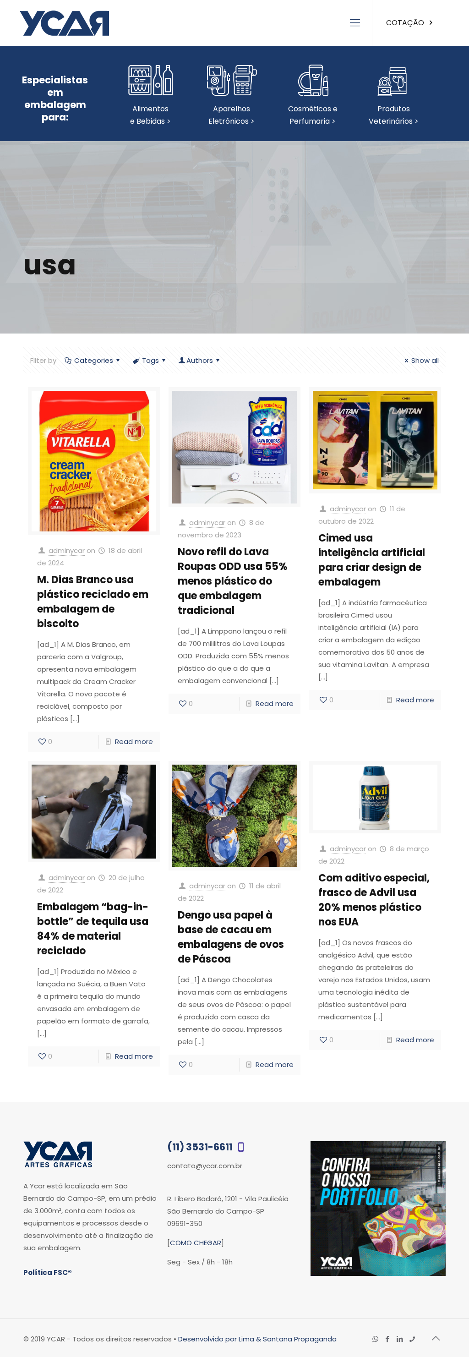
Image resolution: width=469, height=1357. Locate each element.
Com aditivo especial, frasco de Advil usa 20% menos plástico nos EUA (374, 900)
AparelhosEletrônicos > (231, 115)
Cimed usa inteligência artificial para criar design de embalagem (371, 560)
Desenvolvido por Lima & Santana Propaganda (257, 1339)
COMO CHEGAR (195, 1243)
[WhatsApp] (375, 1339)
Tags (150, 360)
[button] (442, 1330)
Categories (93, 360)
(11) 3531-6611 (200, 1147)
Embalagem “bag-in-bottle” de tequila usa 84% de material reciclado (92, 929)
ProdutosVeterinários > (394, 115)
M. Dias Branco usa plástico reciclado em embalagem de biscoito (92, 602)
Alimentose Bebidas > (150, 115)
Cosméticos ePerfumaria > (313, 115)
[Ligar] (412, 1339)
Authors (199, 360)
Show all (425, 360)
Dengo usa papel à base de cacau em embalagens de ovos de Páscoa (231, 937)
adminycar (67, 550)
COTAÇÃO (406, 22)
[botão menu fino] (355, 23)
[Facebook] (388, 1339)
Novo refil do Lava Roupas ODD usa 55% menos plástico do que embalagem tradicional (233, 581)
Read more (134, 741)
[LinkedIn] (400, 1339)
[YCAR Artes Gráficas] (64, 23)
